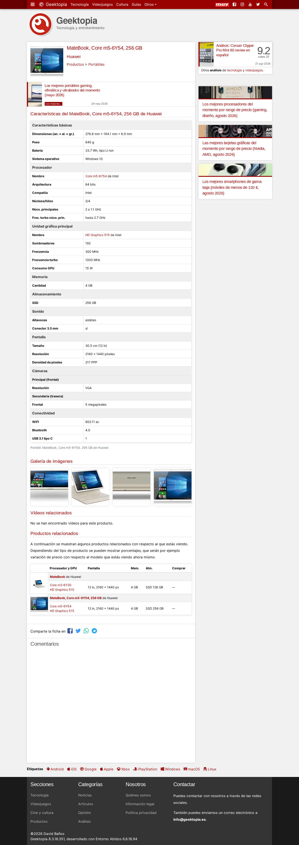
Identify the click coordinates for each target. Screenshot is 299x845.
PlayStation (147, 769)
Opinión (84, 812)
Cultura (122, 4)
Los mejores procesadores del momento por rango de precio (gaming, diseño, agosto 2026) (234, 110)
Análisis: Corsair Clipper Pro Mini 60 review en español (235, 50)
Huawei (74, 56)
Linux (212, 769)
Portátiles (96, 64)
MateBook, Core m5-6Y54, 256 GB (104, 48)
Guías (136, 4)
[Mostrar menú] (33, 4)
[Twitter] (258, 4)
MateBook (57, 577)
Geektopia (55, 4)
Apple (108, 769)
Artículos (85, 804)
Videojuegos (102, 4)
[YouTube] (251, 4)
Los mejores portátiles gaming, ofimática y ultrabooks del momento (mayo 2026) (72, 90)
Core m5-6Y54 (96, 176)
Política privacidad (141, 812)
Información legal (140, 804)
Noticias (85, 795)
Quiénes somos (138, 795)
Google (90, 769)
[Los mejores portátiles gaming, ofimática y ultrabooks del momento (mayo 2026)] (34, 94)
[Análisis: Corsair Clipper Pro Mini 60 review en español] (206, 54)
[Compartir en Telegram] (95, 631)
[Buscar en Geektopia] (266, 4)
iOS (74, 769)
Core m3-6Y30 (60, 585)
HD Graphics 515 (97, 235)
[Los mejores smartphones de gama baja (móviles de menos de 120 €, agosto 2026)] (235, 169)
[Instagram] (243, 4)
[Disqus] (111, 706)
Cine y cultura (41, 812)
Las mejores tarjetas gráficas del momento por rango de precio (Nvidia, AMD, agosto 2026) (234, 149)
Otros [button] (149, 4)
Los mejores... (54, 103)
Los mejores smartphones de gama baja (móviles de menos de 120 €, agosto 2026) (232, 187)
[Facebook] (235, 4)
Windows (172, 769)
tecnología (234, 70)
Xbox (125, 769)
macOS (194, 769)
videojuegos (254, 70)
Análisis (84, 821)
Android (57, 769)
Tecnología (79, 4)
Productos (75, 64)
